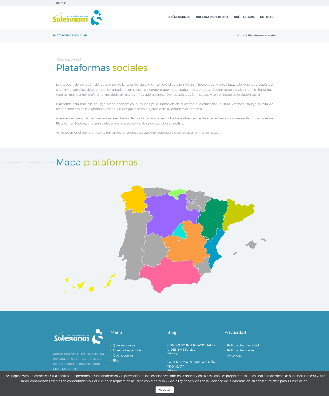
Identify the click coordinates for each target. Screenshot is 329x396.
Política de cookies (240, 350)
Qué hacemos (123, 355)
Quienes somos (124, 345)
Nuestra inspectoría (127, 350)
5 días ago (172, 370)
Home (241, 35)
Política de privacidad (243, 345)
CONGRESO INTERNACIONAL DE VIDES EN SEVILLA (192, 347)
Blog (116, 360)
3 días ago (172, 353)
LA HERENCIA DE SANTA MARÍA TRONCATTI (191, 364)
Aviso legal (234, 355)
